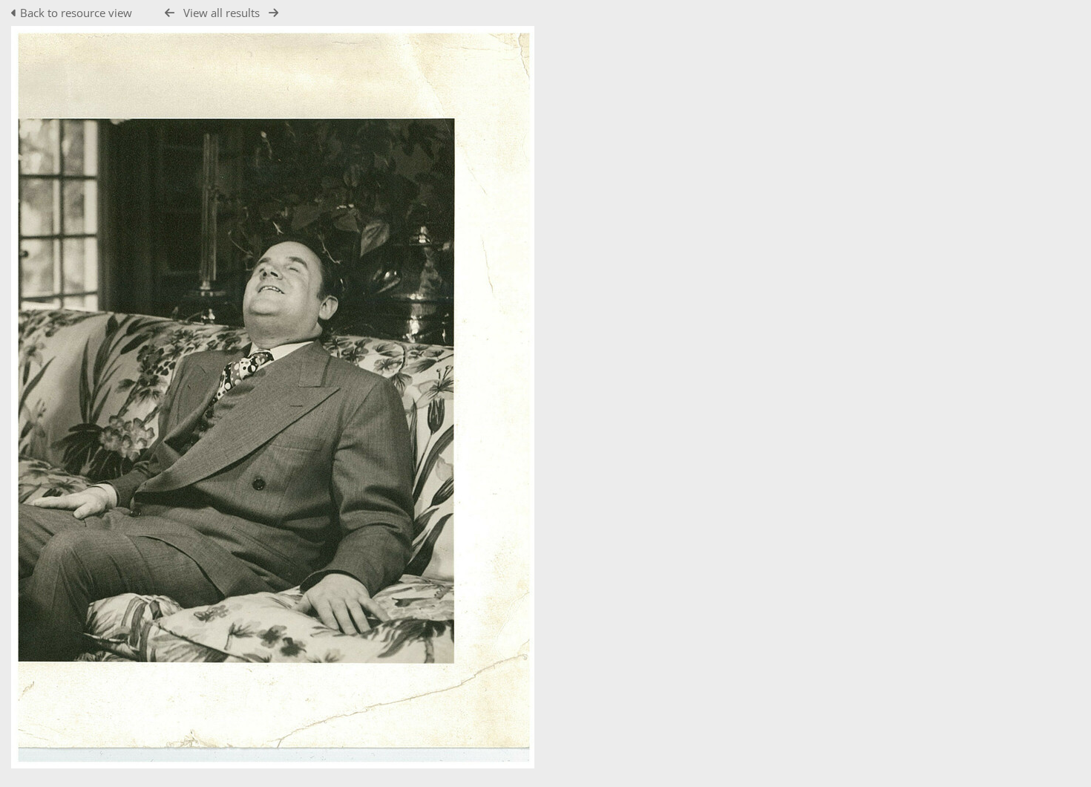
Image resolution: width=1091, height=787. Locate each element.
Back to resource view (76, 12)
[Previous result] (169, 13)
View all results (221, 12)
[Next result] (273, 13)
